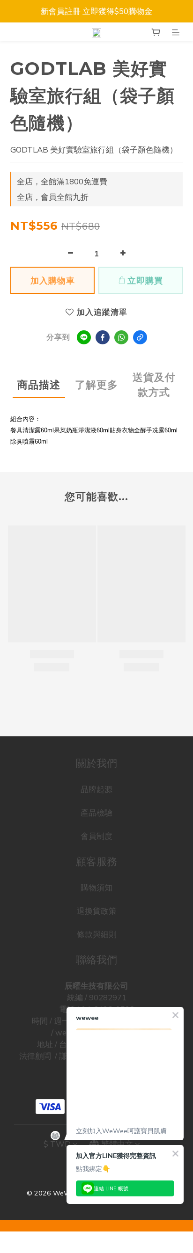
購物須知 (96, 887)
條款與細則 (97, 934)
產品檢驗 (96, 812)
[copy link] (140, 337)
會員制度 (96, 836)
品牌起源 (96, 789)
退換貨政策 (97, 911)
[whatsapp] (121, 337)
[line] (84, 337)
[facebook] (103, 337)
